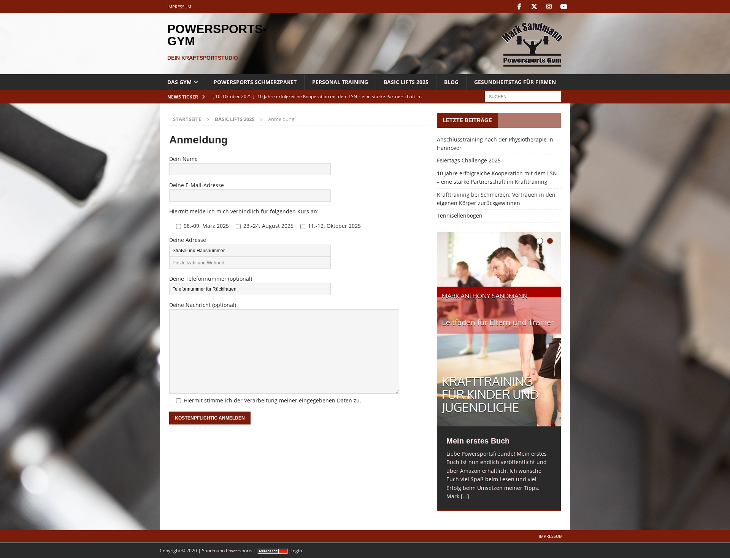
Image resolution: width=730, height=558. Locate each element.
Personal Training (340, 82)
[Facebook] (519, 6)
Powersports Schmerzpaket (255, 82)
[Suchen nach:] (523, 96)
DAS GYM (179, 82)
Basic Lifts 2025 (406, 82)
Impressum (179, 7)
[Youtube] (563, 6)
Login (296, 550)
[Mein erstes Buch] (499, 329)
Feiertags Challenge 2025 (469, 160)
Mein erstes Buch (477, 441)
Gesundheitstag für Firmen (515, 82)
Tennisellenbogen (459, 215)
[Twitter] (534, 6)
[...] (465, 496)
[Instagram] (548, 6)
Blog (451, 82)
